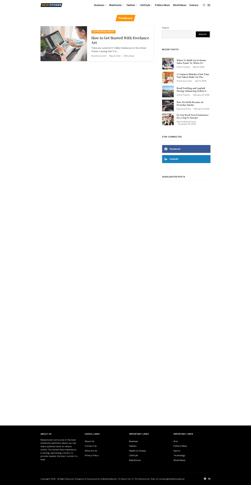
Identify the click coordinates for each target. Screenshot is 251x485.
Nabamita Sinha (184, 109)
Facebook (175, 149)
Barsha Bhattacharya (186, 121)
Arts (175, 441)
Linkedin (173, 159)
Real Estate (115, 5)
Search (165, 27)
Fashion (131, 5)
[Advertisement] (186, 300)
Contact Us (91, 446)
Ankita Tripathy (183, 67)
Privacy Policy (92, 455)
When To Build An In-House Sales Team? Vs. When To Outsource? (191, 63)
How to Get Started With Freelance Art (120, 40)
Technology (179, 455)
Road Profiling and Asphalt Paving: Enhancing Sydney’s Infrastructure (191, 91)
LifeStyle (145, 5)
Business (99, 5)
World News (179, 5)
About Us (89, 441)
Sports (176, 450)
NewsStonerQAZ (98, 56)
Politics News (162, 5)
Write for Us (91, 450)
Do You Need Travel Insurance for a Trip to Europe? (192, 116)
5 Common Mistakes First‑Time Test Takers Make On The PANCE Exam (193, 77)
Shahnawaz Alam (184, 81)
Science (193, 5)
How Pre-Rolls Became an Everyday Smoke (190, 103)
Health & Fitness (137, 450)
